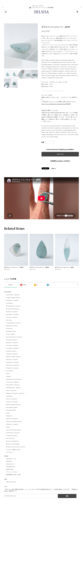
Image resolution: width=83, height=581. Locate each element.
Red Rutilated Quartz (13, 404)
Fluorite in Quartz (12, 345)
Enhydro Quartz (11, 340)
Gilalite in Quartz (12, 354)
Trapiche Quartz (11, 435)
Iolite (8, 373)
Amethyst (9, 303)
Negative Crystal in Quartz (15, 393)
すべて (10, 285)
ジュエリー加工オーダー (13, 449)
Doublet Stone (11, 331)
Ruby (8, 413)
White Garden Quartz (13, 356)
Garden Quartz (11, 351)
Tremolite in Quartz (13, 432)
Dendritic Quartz (12, 325)
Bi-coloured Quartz (12, 309)
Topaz (8, 427)
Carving (9, 320)
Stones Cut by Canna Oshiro (15, 447)
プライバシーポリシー (12, 472)
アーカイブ (9, 452)
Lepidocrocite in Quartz (14, 379)
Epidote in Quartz (12, 342)
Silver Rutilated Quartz (14, 421)
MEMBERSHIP (10, 466)
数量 (43, 142)
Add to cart (60, 154)
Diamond (9, 328)
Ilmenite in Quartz (12, 368)
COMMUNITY (10, 464)
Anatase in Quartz (12, 300)
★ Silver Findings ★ (12, 444)
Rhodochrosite (11, 410)
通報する (54, 168)
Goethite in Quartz (12, 362)
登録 (67, 496)
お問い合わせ (9, 469)
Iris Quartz (10, 370)
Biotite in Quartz (12, 311)
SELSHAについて (11, 459)
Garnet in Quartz (12, 359)
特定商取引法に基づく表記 (13, 474)
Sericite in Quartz (12, 418)
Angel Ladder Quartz (13, 297)
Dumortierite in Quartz (14, 337)
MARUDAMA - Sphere (13, 387)
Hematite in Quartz (12, 365)
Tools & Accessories (12, 441)
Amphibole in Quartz (13, 306)
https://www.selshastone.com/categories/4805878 (56, 104)
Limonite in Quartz (12, 382)
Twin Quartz (10, 438)
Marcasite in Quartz (13, 385)
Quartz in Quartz (12, 401)
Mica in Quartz (11, 390)
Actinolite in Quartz (13, 294)
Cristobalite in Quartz (13, 323)
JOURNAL (9, 461)
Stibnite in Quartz (12, 424)
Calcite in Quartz (12, 317)
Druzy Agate (10, 334)
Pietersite (9, 396)
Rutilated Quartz (12, 407)
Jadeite (8, 376)
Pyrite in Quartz (11, 399)
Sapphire (9, 416)
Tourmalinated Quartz (13, 430)
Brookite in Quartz (12, 314)
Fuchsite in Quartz (12, 348)
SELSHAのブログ (11, 482)
